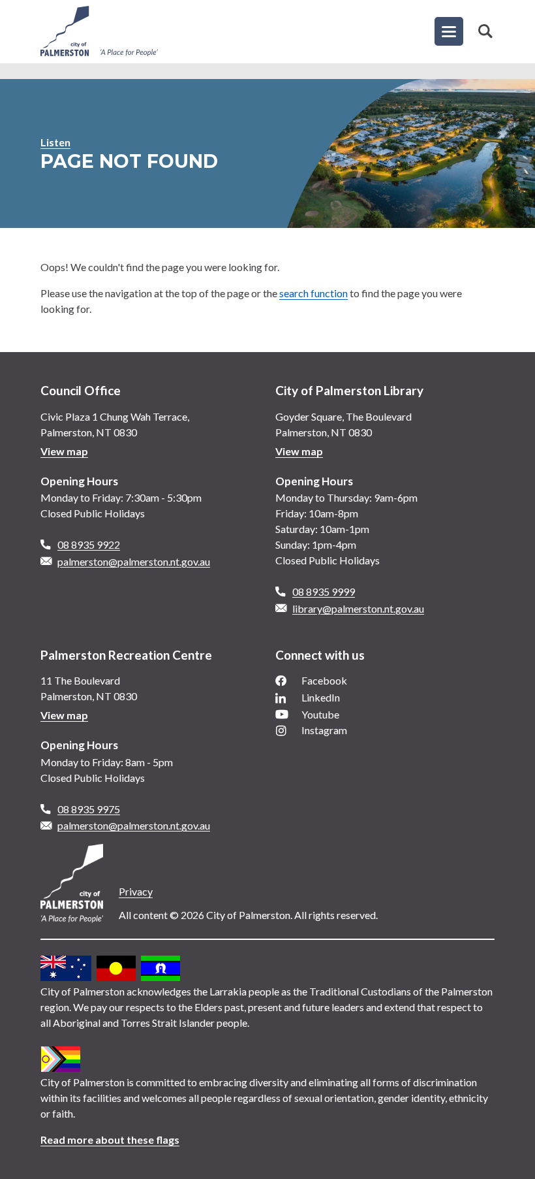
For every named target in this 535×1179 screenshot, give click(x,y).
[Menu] (449, 31)
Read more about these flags (109, 1139)
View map (64, 451)
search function (313, 293)
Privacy (136, 891)
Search (485, 31)
